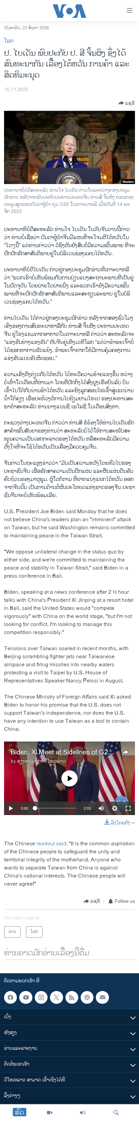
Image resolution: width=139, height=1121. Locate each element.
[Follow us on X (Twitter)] (56, 997)
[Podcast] (87, 997)
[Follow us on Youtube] (25, 997)
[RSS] (71, 997)
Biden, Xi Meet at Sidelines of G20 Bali (67, 752)
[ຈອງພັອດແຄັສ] (102, 997)
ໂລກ (8, 41)
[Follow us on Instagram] (41, 997)
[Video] (49, 1112)
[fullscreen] (128, 808)
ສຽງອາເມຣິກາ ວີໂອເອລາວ (41, 761)
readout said (51, 843)
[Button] (126, 103)
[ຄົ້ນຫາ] (116, 1112)
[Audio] (83, 1112)
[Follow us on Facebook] (10, 997)
